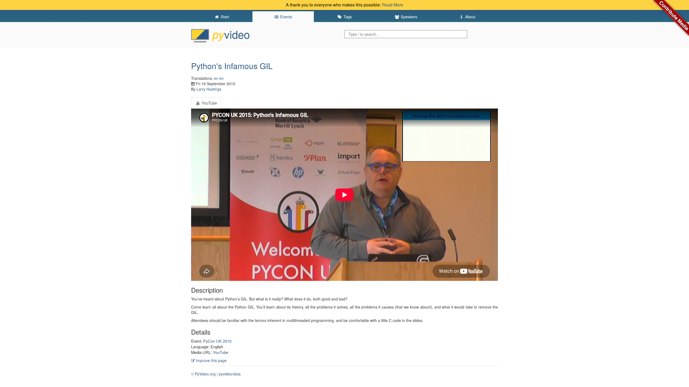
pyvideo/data (230, 374)
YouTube (220, 352)
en (216, 78)
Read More (392, 5)
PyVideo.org (205, 374)
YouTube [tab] (209, 103)
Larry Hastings (208, 89)
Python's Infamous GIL (232, 65)
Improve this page (211, 360)
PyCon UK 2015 (217, 341)
